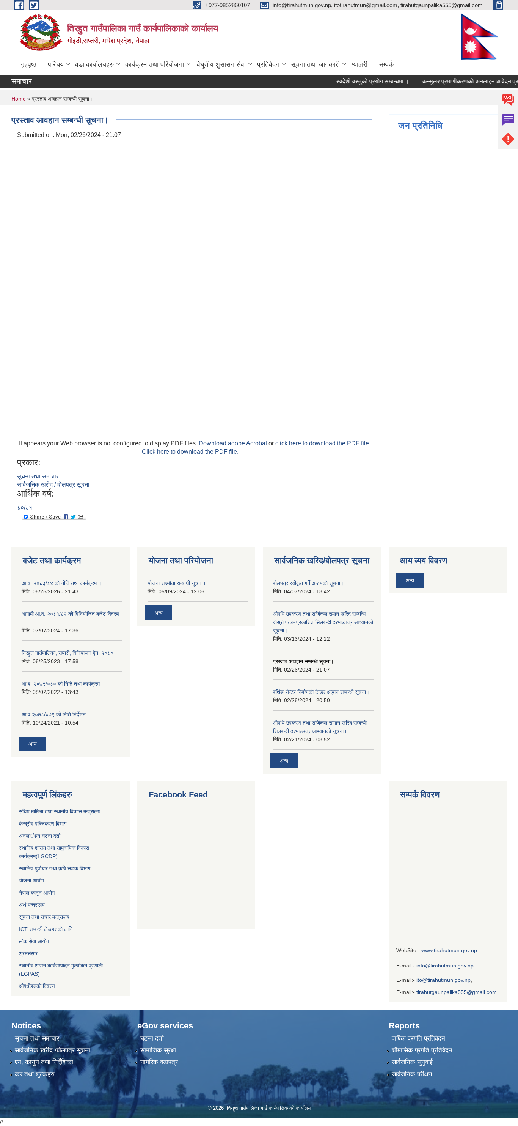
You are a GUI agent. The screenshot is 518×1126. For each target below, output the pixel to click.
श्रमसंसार (28, 953)
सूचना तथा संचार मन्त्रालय (44, 917)
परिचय (56, 64)
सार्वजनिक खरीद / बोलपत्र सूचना (53, 484)
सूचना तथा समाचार (38, 476)
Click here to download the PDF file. (190, 451)
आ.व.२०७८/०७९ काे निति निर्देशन (54, 714)
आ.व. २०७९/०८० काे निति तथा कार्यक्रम (61, 684)
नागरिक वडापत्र (159, 1062)
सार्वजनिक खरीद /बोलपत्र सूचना (52, 1050)
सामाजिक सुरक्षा (158, 1050)
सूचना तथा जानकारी (315, 64)
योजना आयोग (31, 881)
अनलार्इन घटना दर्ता (39, 836)
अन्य (32, 744)
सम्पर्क (386, 64)
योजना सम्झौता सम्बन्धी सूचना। (177, 583)
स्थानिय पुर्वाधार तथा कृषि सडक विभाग (54, 868)
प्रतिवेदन (268, 64)
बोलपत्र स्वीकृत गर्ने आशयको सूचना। (308, 583)
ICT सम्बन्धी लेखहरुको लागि (45, 929)
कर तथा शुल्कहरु (35, 1074)
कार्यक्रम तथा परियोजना (154, 64)
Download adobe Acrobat (233, 443)
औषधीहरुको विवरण (37, 986)
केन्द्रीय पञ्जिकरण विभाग (42, 824)
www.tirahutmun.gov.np (449, 950)
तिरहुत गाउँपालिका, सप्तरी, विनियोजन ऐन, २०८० (67, 653)
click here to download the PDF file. (322, 443)
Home (18, 99)
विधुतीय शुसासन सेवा (220, 64)
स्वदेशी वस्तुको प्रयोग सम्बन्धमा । (362, 81)
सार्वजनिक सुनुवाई (412, 1062)
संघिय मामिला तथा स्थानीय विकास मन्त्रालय (59, 811)
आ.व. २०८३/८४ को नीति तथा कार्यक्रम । (62, 583)
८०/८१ (24, 507)
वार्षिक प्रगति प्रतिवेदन (418, 1038)
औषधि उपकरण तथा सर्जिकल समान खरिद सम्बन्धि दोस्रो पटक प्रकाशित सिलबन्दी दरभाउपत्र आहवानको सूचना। (323, 622)
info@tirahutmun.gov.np (445, 965)
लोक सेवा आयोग (34, 941)
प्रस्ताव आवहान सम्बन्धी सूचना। (303, 661)
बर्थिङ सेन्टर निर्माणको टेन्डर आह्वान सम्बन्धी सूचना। (321, 692)
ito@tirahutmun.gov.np (443, 980)
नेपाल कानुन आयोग (37, 893)
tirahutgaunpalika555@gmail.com (456, 992)
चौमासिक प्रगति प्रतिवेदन (422, 1050)
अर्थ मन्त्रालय (32, 905)
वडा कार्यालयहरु (94, 64)
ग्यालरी (359, 64)
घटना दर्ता (152, 1038)
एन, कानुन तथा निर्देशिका (44, 1062)
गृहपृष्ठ (28, 64)
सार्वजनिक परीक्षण (412, 1074)
